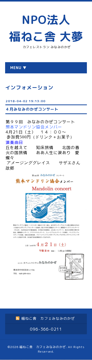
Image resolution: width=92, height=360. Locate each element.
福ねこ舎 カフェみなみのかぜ (42, 347)
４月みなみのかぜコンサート (32, 109)
